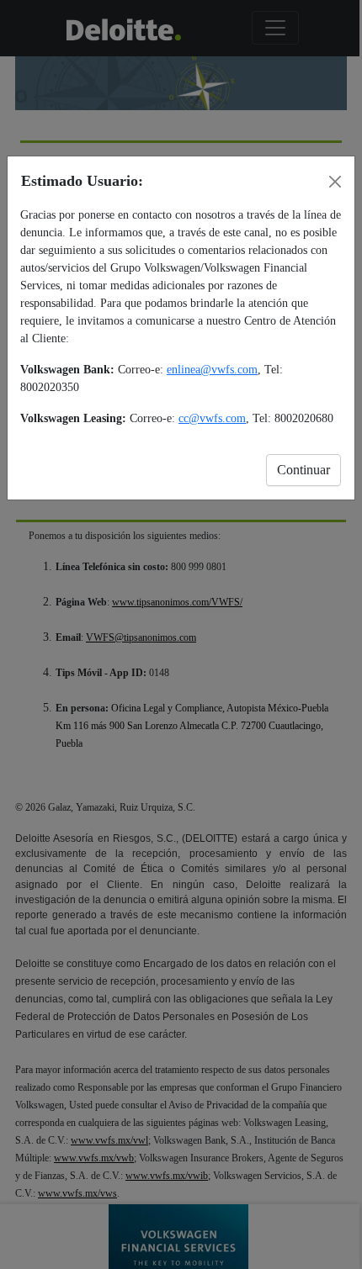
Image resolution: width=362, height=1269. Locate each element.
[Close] (335, 181)
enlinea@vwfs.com (212, 369)
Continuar (303, 470)
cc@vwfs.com (212, 418)
